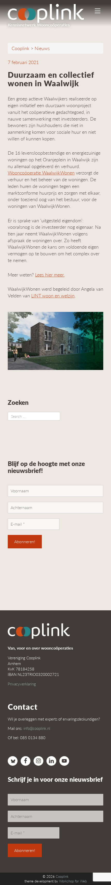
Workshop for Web (73, 881)
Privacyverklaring (22, 683)
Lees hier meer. (50, 274)
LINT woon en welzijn (53, 295)
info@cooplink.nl (36, 728)
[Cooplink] (50, 11)
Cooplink (62, 876)
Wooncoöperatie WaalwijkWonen (41, 172)
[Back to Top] (97, 867)
